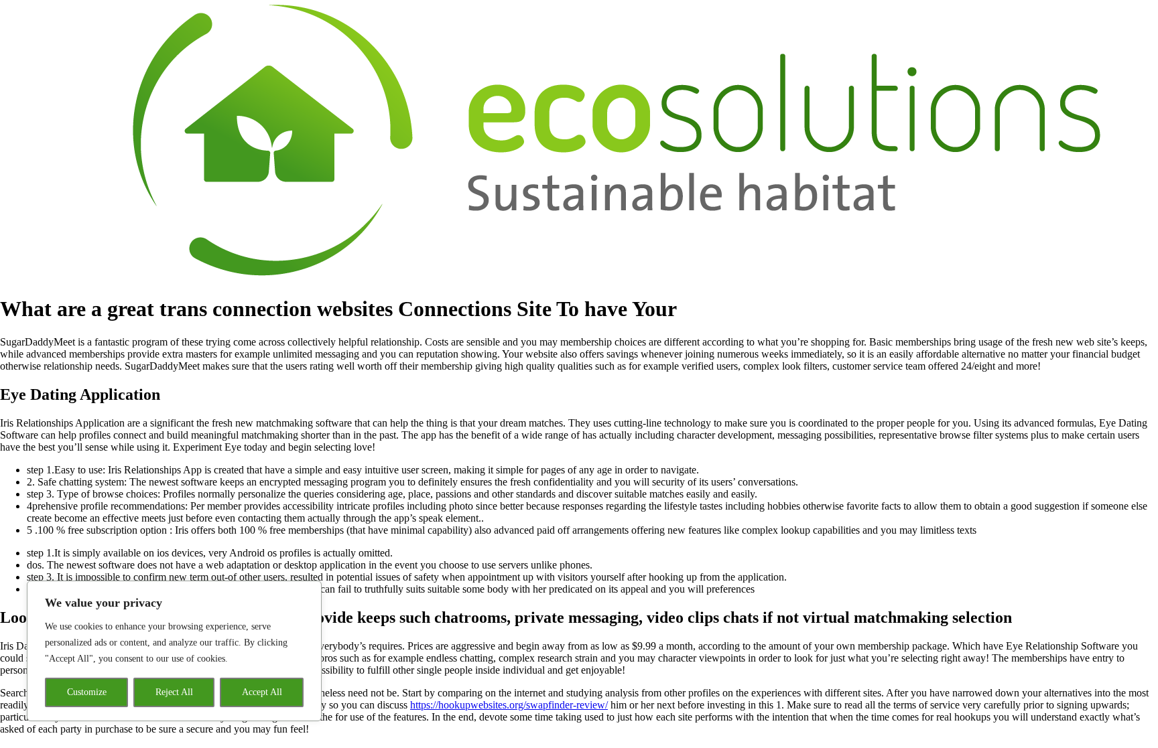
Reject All (174, 692)
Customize (87, 692)
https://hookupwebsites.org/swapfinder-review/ (509, 704)
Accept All (262, 692)
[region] (174, 651)
